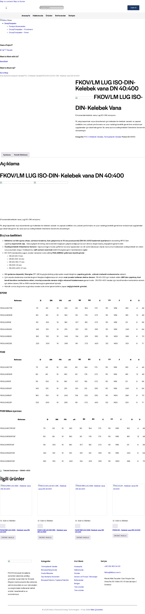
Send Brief (4, 61)
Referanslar (60, 16)
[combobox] (52, 7)
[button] (8, 520)
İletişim (72, 16)
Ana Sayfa (4, 76)
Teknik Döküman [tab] (21, 155)
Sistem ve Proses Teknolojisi (85, 576)
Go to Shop (4, 72)
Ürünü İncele (8, 537)
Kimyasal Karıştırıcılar (49, 570)
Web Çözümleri (97, 609)
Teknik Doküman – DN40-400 (16, 470)
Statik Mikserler (47, 573)
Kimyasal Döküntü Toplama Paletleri (55, 580)
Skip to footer (19, 1)
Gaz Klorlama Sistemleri (50, 577)
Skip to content (6, 1)
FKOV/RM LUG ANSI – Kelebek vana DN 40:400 (15, 531)
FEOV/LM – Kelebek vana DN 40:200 (126, 530)
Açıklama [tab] (7, 155)
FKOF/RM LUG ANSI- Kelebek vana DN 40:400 (89, 531)
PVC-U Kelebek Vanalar (33, 76)
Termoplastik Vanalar (16, 76)
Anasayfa (26, 16)
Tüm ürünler (79, 587)
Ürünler (49, 16)
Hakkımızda (38, 16)
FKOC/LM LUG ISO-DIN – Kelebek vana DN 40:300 (52, 531)
